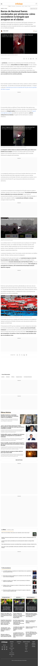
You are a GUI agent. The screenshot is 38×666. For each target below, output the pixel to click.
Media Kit (26, 651)
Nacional (7, 376)
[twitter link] (4, 647)
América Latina (4, 8)
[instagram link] (6, 647)
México (12, 649)
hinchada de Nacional (28, 376)
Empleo (19, 643)
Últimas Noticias (11, 654)
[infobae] (19, 4)
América (11, 643)
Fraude (29, 6)
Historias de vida (18, 6)
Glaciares (26, 6)
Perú (11, 651)
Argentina (26, 643)
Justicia (2, 376)
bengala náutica (19, 376)
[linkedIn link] (6, 649)
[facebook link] (2, 647)
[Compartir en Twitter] (29, 59)
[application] (19, 43)
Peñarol (12, 376)
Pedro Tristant (5, 30)
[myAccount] (36, 4)
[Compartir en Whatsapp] (24, 59)
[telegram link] (4, 649)
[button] (1, 3)
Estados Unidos (11, 648)
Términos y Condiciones (33, 644)
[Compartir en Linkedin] (31, 59)
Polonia (23, 6)
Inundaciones (13, 6)
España (12, 646)
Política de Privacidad (33, 646)
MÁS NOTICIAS (19, 460)
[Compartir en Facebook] (26, 59)
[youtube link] (2, 649)
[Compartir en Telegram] (33, 59)
